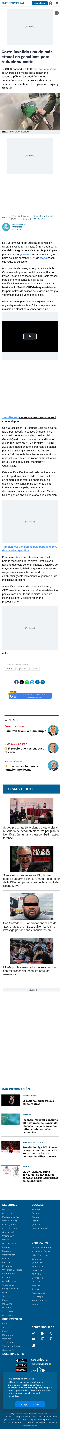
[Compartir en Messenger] (32, 682)
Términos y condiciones (24, 1409)
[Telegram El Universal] (33, 1333)
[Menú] (56, 3)
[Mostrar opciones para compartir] (57, 13)
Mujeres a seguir (10, 1217)
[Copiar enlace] (37, 682)
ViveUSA (36, 1285)
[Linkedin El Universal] (33, 1345)
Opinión (11, 719)
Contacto (42, 1409)
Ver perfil (17, 230)
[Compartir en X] (22, 682)
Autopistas (7, 1311)
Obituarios (37, 1263)
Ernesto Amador (15, 726)
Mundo (5, 1239)
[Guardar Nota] (42, 682)
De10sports (37, 1278)
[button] (40, 3)
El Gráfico (37, 1274)
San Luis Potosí (40, 1228)
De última (7, 1304)
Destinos (6, 1307)
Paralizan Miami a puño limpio (25, 731)
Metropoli (7, 1247)
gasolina (23, 668)
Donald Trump (9, 1243)
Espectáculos (9, 1273)
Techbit (6, 1296)
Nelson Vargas (13, 761)
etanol (10, 668)
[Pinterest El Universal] (51, 1339)
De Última (7, 1335)
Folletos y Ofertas (41, 1251)
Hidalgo (36, 1221)
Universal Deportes (12, 1270)
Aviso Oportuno (40, 1255)
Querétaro (37, 1224)
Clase (5, 1323)
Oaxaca (35, 1213)
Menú (5, 1300)
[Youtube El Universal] (34, 1339)
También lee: (10, 417)
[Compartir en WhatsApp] (27, 682)
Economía (7, 1266)
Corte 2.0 (7, 1213)
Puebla (35, 1217)
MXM (4, 1292)
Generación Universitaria (38, 1268)
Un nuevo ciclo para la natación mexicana (21, 767)
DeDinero (36, 1281)
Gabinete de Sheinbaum (8, 1234)
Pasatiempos (38, 1293)
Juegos (35, 1289)
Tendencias (8, 1285)
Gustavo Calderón (16, 743)
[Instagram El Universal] (42, 1339)
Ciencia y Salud (10, 1289)
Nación (6, 217)
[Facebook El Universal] (42, 1333)
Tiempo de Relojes (12, 1346)
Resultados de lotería (39, 1302)
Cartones (7, 1262)
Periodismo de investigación (9, 1223)
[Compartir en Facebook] (16, 682)
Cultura (6, 1277)
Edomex (36, 1209)
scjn (35, 668)
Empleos (36, 1259)
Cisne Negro (8, 1350)
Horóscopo (37, 1297)
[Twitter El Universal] (51, 1333)
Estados (6, 1251)
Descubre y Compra (42, 1247)
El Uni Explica (9, 1228)
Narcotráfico (8, 1255)
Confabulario (9, 1281)
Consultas (7, 1315)
